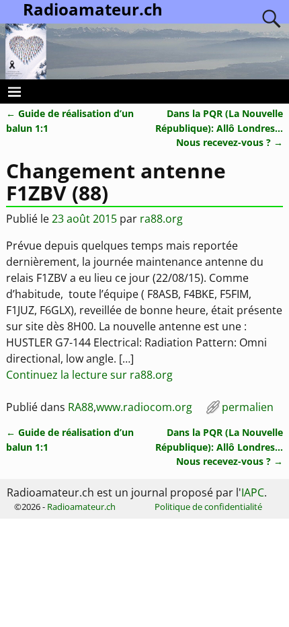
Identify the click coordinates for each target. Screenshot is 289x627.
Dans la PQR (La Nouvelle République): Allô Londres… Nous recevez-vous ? (219, 128)
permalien (248, 407)
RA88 (80, 407)
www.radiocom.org (144, 407)
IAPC (252, 492)
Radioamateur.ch (81, 507)
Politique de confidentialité (208, 507)
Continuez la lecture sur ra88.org (89, 374)
